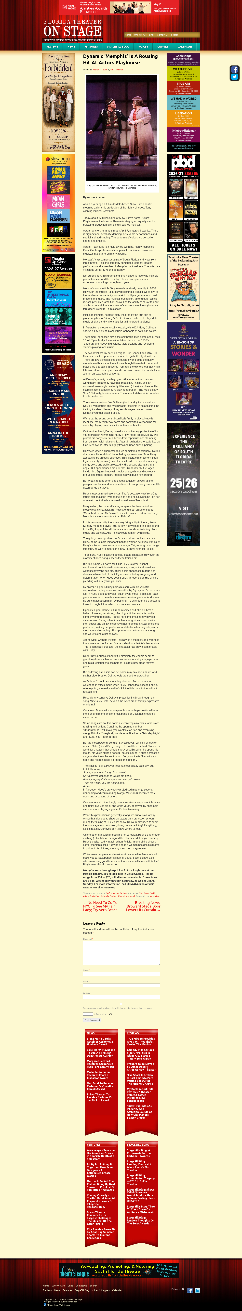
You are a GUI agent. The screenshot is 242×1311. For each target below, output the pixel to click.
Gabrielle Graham (109, 896)
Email (86, 982)
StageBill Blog (118, 46)
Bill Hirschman (116, 70)
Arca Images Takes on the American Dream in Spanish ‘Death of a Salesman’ (101, 1154)
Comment (88, 939)
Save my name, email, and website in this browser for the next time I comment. (118, 1008)
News (71, 46)
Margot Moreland (126, 896)
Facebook (190, 1290)
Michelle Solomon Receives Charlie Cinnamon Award (98, 1075)
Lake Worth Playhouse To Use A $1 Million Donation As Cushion (101, 1052)
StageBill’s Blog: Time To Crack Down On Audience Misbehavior (141, 1209)
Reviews (52, 46)
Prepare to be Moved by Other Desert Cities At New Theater (141, 1066)
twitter (197, 1290)
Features (91, 46)
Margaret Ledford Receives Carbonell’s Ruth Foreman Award (100, 1064)
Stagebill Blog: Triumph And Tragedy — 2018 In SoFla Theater (141, 1180)
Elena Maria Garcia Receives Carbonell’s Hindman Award (100, 1041)
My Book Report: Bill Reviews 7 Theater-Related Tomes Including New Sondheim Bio (140, 1095)
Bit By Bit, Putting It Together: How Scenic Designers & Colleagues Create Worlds (101, 1170)
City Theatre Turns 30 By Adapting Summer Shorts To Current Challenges (101, 1233)
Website (86, 993)
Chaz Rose (144, 893)
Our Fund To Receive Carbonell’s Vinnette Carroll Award (100, 1086)
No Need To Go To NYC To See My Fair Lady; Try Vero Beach (100, 906)
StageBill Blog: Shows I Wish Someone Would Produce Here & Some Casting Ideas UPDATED (141, 1195)
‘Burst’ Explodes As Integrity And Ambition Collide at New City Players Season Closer (139, 1111)
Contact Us (163, 34)
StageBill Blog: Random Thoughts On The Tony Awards (140, 1220)
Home (128, 34)
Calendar (185, 46)
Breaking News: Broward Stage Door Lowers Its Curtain (143, 906)
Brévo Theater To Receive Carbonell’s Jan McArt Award (99, 1097)
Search (174, 34)
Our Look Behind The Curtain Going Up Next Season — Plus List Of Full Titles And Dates (101, 1185)
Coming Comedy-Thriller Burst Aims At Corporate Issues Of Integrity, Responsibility (101, 1201)
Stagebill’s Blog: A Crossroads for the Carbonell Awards (139, 1153)
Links (152, 34)
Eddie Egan (95, 896)
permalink (154, 896)
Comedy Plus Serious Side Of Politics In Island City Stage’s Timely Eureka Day (140, 1054)
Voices (143, 46)
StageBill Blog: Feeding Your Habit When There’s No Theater (139, 1166)
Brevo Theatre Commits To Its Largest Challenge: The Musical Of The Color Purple (99, 1218)
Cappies (162, 46)
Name (86, 970)
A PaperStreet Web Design (58, 1305)
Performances (112, 893)
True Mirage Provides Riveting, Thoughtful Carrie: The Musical (141, 1041)
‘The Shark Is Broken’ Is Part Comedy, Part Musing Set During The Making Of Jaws (140, 1079)
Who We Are (140, 34)
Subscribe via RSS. (69, 1302)
